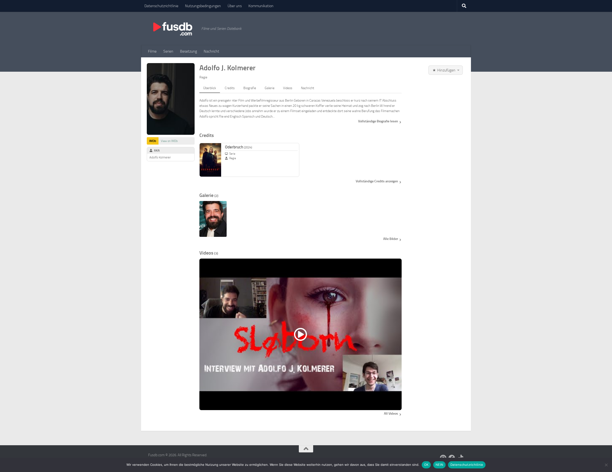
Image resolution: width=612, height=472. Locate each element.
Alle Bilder (390, 239)
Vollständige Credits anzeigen (377, 181)
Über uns (235, 6)
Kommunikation (260, 6)
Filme (152, 51)
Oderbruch (238, 147)
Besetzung (188, 51)
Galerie (269, 88)
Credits (230, 88)
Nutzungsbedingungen (203, 6)
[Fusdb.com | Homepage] (172, 29)
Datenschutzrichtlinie (161, 6)
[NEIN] (606, 464)
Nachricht (211, 51)
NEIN (439, 465)
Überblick (209, 88)
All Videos (391, 414)
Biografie (249, 88)
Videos (287, 88)
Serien (168, 51)
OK (426, 465)
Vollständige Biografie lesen (378, 121)
